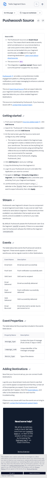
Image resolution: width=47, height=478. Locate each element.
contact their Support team (22, 105)
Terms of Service (32, 469)
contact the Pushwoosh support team (24, 403)
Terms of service (23, 452)
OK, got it (12, 473)
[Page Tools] (40, 13)
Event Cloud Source (17, 89)
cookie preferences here (16, 465)
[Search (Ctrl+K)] (36, 4)
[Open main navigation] (42, 4)
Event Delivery (33, 390)
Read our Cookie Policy (8, 475)
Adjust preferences (34, 473)
